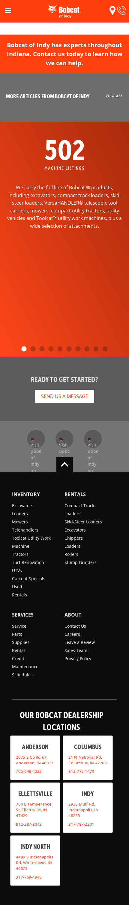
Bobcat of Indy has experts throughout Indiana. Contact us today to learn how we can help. (64, 54)
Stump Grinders (80, 562)
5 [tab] (60, 349)
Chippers (73, 538)
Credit (18, 658)
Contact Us (75, 626)
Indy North (35, 846)
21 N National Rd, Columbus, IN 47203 (87, 759)
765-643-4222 (29, 771)
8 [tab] (87, 349)
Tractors (20, 554)
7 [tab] (78, 349)
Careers (72, 634)
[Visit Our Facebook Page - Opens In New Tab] (36, 439)
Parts (17, 634)
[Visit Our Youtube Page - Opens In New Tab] (65, 439)
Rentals (19, 595)
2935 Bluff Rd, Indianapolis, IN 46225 (83, 809)
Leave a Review (79, 642)
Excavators (22, 505)
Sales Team (75, 650)
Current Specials (28, 578)
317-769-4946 (29, 876)
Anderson (35, 746)
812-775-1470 (81, 771)
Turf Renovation (28, 562)
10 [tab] (105, 349)
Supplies (20, 642)
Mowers (20, 522)
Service (19, 626)
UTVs (17, 570)
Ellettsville (35, 793)
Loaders (20, 513)
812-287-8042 (29, 824)
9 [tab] (96, 349)
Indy (88, 793)
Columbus (87, 746)
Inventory (26, 494)
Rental (18, 650)
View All (114, 95)
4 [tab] (51, 349)
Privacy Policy (77, 658)
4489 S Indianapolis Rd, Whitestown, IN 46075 (34, 862)
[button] (112, 10)
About (72, 614)
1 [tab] (24, 349)
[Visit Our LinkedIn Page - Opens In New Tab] (93, 439)
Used (17, 587)
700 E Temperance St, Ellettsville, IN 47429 (33, 809)
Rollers (71, 554)
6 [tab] (69, 349)
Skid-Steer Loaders (83, 522)
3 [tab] (42, 349)
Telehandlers (25, 530)
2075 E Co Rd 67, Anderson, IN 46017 (34, 759)
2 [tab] (33, 349)
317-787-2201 (81, 824)
